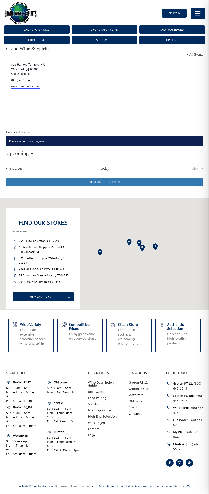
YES (89, 291)
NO (121, 291)
